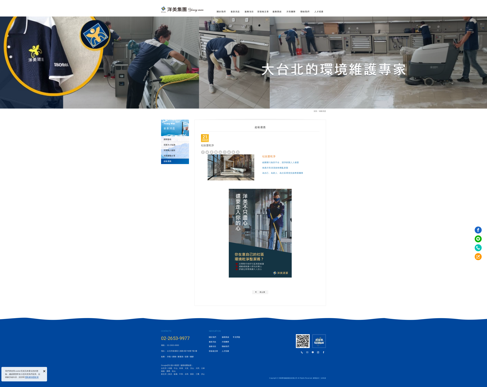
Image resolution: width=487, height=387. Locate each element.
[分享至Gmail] (238, 152)
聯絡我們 (305, 12)
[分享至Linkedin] (220, 152)
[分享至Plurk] (212, 152)
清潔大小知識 (169, 145)
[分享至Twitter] (207, 152)
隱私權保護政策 (32, 377)
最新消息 (235, 12)
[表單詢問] (478, 256)
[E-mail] (307, 352)
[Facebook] (323, 352)
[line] (478, 238)
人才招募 (319, 12)
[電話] (302, 352)
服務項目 (249, 12)
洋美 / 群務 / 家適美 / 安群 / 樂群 (180, 357)
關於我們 (221, 12)
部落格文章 (263, 12)
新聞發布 (167, 139)
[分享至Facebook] (203, 152)
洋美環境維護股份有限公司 (182, 9)
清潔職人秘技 (169, 150)
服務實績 (277, 12)
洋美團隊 (291, 12)
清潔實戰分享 (169, 156)
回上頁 (262, 292)
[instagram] (318, 352)
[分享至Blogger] (233, 152)
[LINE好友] (313, 352)
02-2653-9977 (175, 338)
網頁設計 (316, 378)
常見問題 (236, 337)
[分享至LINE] (216, 152)
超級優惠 (167, 161)
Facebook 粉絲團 (319, 341)
